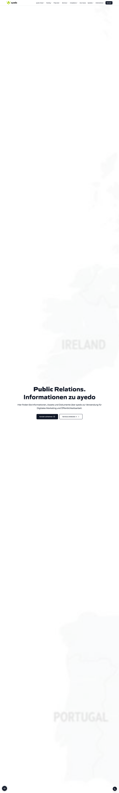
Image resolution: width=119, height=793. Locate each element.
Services (64, 3)
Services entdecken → (69, 417)
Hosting (48, 3)
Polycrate (56, 3)
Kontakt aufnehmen (46, 417)
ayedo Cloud (39, 3)
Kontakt (109, 3)
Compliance (73, 3)
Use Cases (83, 3)
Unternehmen (99, 3)
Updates (90, 3)
